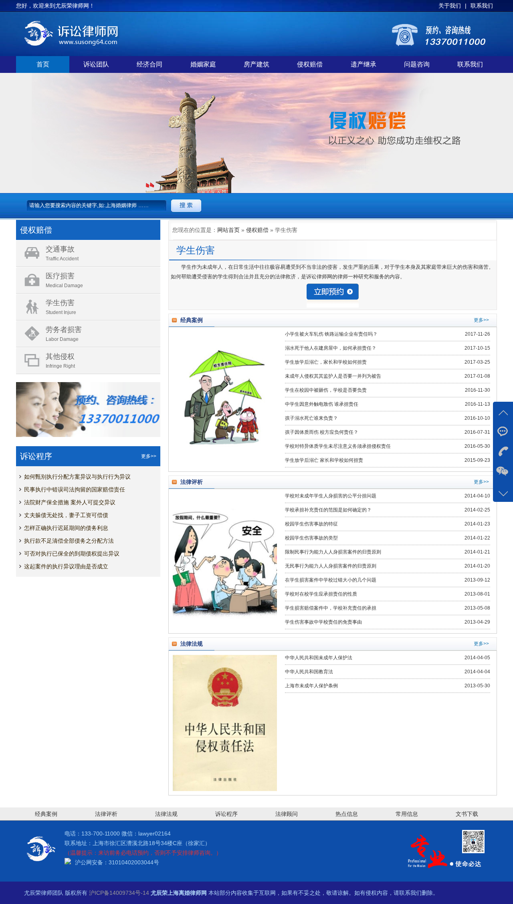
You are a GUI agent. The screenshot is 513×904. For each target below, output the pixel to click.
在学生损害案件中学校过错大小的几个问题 (330, 580)
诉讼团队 (96, 64)
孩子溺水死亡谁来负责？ (311, 418)
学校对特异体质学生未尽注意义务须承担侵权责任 (338, 446)
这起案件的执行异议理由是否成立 (66, 566)
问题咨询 (417, 64)
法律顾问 (286, 814)
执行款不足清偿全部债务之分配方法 (69, 541)
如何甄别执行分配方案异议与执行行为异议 (77, 476)
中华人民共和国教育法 (309, 671)
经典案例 (46, 814)
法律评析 (106, 814)
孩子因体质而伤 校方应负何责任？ (321, 432)
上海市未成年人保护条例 (311, 686)
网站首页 (228, 230)
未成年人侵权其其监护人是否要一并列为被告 (333, 376)
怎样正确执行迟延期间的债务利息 (66, 528)
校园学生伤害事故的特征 (311, 524)
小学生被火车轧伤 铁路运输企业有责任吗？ (331, 334)
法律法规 (166, 814)
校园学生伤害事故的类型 (311, 538)
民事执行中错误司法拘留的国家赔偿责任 (74, 489)
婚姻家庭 (203, 64)
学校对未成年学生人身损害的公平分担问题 (330, 496)
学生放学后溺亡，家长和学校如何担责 (326, 362)
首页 (42, 64)
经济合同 (149, 64)
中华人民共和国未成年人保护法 (318, 657)
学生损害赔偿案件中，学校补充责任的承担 (330, 608)
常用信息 (407, 814)
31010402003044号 (134, 862)
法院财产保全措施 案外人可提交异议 (69, 502)
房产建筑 (256, 64)
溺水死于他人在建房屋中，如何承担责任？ (330, 348)
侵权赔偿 (310, 64)
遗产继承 (363, 64)
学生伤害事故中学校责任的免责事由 (323, 622)
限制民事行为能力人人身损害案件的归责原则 (333, 552)
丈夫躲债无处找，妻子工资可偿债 (66, 515)
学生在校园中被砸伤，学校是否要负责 (326, 390)
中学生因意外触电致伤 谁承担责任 (321, 404)
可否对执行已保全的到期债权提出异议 (71, 553)
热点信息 (346, 814)
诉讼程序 (226, 814)
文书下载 (467, 814)
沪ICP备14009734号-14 (119, 893)
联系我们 (470, 64)
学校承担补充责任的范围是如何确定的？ (328, 510)
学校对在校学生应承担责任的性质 (321, 594)
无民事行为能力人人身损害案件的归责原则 (330, 566)
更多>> (148, 456)
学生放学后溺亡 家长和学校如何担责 (324, 460)
